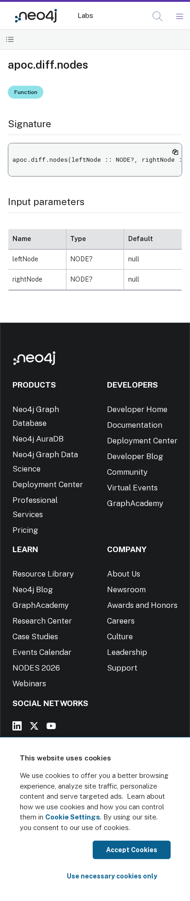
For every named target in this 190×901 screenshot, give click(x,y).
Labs (85, 15)
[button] (157, 16)
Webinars (29, 683)
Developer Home (137, 409)
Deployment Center (47, 484)
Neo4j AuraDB (38, 438)
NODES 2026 (36, 667)
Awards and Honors (142, 605)
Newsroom (126, 589)
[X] (34, 725)
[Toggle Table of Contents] (10, 39)
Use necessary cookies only (112, 876)
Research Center (42, 620)
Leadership (127, 652)
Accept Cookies (131, 850)
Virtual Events (132, 487)
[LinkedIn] (17, 725)
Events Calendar (41, 652)
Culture (120, 636)
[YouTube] (51, 725)
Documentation (134, 425)
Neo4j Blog (32, 589)
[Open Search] (158, 16)
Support (122, 667)
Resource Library (43, 573)
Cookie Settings (72, 817)
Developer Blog (135, 456)
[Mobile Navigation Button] (179, 16)
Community (127, 472)
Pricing (25, 530)
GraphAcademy (135, 503)
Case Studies (35, 636)
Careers (121, 620)
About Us (123, 573)
